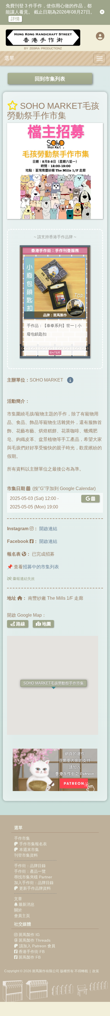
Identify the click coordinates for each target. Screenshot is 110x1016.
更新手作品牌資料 (34, 888)
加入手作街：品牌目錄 (34, 882)
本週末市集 (28, 849)
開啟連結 (48, 528)
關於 (18, 910)
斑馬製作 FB (30, 957)
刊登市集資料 (26, 855)
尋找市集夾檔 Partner (33, 877)
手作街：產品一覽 (30, 871)
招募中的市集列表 (41, 566)
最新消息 (25, 904)
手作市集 (22, 838)
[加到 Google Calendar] (89, 498)
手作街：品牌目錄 (30, 865)
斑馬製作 (39, 971)
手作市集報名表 (32, 844)
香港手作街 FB (32, 951)
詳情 (15, 18)
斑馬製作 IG (29, 934)
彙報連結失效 (23, 579)
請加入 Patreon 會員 (37, 946)
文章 (18, 898)
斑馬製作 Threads (34, 940)
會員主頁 (22, 915)
